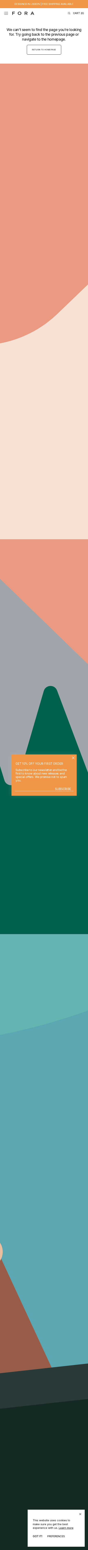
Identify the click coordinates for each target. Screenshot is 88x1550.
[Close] (80, 1514)
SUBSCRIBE (63, 789)
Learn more (66, 1527)
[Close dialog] (73, 757)
